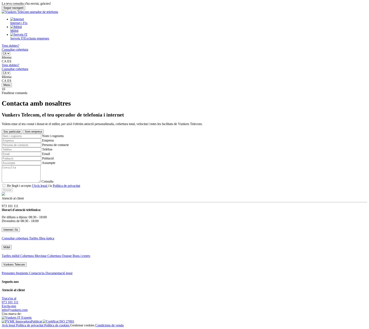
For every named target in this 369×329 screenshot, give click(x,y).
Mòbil (14, 30)
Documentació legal (58, 273)
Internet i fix (10, 229)
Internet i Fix (19, 23)
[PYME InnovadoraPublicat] (22, 321)
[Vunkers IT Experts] (17, 317)
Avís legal (9, 325)
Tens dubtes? (10, 45)
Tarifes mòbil (11, 256)
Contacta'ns (37, 273)
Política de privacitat (66, 185)
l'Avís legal (40, 185)
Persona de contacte (55, 145)
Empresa (48, 140)
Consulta (47, 181)
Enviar (7, 190)
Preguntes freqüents (15, 273)
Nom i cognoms (53, 136)
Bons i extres (81, 256)
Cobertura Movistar (33, 256)
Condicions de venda (109, 325)
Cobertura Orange (60, 256)
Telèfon (47, 149)
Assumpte (48, 163)
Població (48, 158)
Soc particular (11, 131)
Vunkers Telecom (14, 264)
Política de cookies (57, 325)
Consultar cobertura (15, 49)
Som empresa (33, 131)
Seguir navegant (13, 7)
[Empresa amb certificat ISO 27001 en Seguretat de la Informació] (58, 321)
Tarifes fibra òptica (41, 238)
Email (46, 154)
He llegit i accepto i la (43, 185)
